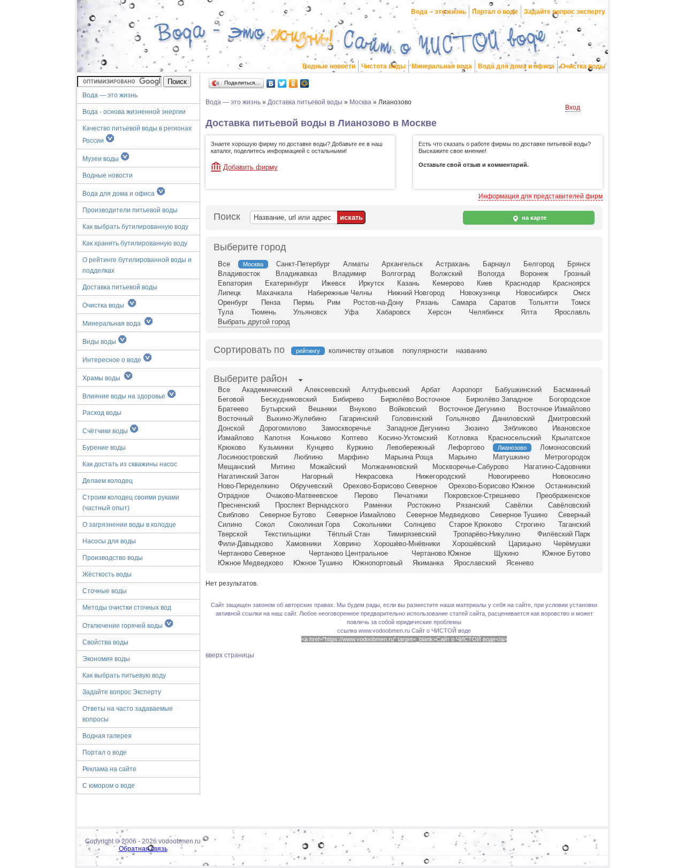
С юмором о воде (108, 785)
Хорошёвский (474, 544)
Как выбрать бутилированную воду (135, 227)
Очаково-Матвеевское (302, 495)
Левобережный (410, 447)
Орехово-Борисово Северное (390, 486)
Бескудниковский (289, 399)
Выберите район (250, 378)
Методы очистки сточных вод (126, 607)
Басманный (571, 390)
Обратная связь (143, 848)
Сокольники (372, 524)
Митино (283, 467)
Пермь (303, 302)
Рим (333, 302)
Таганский (574, 524)
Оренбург (233, 302)
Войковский (408, 409)
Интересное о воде (112, 360)
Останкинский (567, 486)
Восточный (235, 418)
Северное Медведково (443, 515)
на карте (533, 217)
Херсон (439, 312)
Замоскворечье (346, 428)
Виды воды (100, 341)
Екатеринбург (287, 283)
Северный (574, 515)
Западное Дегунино (418, 428)
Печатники (411, 495)
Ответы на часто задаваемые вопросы (127, 714)
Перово (366, 495)
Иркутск (371, 283)
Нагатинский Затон (248, 476)
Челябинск (486, 312)
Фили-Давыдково (245, 544)
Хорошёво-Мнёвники (407, 544)
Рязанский (473, 505)
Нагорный (317, 476)
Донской (231, 428)
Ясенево (520, 563)
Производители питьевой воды (130, 210)
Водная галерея (107, 736)
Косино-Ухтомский (407, 438)
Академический (267, 390)
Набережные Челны (340, 293)
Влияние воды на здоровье (124, 396)
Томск (580, 302)
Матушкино (511, 457)
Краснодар (522, 283)
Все (224, 264)
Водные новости (328, 66)
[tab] (250, 379)
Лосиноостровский (248, 457)
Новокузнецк (480, 293)
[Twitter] (282, 83)
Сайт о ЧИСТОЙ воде (441, 630)
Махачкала (274, 293)
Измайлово (236, 438)
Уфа (352, 312)
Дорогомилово (283, 428)
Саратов (502, 302)
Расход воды (101, 413)
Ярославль (572, 312)
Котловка (463, 438)
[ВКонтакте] (271, 83)
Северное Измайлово (360, 515)
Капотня (277, 438)
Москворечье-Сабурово (470, 467)
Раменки (378, 505)
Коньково (316, 438)
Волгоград (398, 274)
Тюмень (263, 312)
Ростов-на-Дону (378, 302)
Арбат (430, 390)
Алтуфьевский (385, 390)
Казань (408, 283)
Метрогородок (567, 457)
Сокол (265, 524)
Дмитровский (569, 418)
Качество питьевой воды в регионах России (137, 134)
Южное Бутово (566, 553)
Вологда (491, 274)
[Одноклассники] (293, 83)
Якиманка (428, 563)
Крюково (232, 447)
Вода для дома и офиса (516, 66)
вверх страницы (230, 655)
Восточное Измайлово (554, 409)
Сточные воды (104, 591)
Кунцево (320, 447)
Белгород (538, 264)
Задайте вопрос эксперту (564, 12)
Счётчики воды (106, 431)
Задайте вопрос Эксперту (121, 692)
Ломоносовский (565, 447)
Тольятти (543, 302)
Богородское (569, 399)
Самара (464, 302)
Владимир (349, 274)
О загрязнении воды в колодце (129, 524)
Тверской (232, 534)
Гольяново (463, 418)
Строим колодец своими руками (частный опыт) (130, 503)
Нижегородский (441, 476)
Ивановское (571, 428)
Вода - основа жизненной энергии (134, 112)
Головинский (412, 418)
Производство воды (112, 558)
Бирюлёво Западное (499, 399)
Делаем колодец (107, 481)
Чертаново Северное (251, 553)
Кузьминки (276, 447)
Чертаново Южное (441, 553)
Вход (572, 107)
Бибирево (348, 399)
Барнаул (497, 264)
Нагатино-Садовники (557, 467)
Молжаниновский (389, 467)
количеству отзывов (361, 351)
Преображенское (563, 495)
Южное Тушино (317, 563)
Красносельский (514, 438)
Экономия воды (106, 659)
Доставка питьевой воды (119, 287)
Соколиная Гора (314, 524)
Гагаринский (358, 418)
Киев (484, 283)
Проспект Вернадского (311, 505)
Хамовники (303, 544)
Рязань (427, 302)
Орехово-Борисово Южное (491, 486)
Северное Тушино (518, 515)
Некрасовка (374, 476)
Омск (581, 293)
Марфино (353, 457)
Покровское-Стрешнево (482, 495)
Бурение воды (104, 447)
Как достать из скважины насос (129, 464)
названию (471, 351)
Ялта (529, 312)
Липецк (229, 293)
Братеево (233, 409)
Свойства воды (105, 642)
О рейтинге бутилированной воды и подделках (137, 265)
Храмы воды (103, 378)
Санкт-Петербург (303, 264)
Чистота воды (383, 66)
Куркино (360, 447)
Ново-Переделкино (248, 486)
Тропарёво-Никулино (486, 534)
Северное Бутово (288, 515)
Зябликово (520, 428)
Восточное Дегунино (472, 409)
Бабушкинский (518, 390)
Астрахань (453, 264)
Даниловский (513, 418)
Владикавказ (296, 274)
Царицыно (524, 544)
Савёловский (569, 505)
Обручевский (311, 486)
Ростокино (423, 505)
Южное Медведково (250, 563)
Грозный (577, 274)
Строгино (530, 524)
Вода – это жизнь (438, 12)
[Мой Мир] (304, 83)
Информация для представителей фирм (540, 196)
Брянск (578, 264)
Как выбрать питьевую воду (124, 675)
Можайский (328, 467)
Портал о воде (495, 12)
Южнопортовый (377, 563)
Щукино (506, 553)
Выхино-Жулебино (296, 418)
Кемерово (448, 283)
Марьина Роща (409, 457)
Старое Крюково (475, 524)
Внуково (362, 409)
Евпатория (235, 283)
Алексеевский (327, 390)
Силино (230, 524)
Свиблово (233, 515)
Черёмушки (571, 544)
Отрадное (233, 495)
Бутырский (278, 409)
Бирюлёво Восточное (415, 399)
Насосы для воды (109, 541)
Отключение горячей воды (123, 625)
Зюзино (477, 428)
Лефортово (466, 447)
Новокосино (571, 476)
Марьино (462, 457)
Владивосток (239, 274)
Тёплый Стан (349, 534)
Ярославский (475, 563)
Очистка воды (582, 66)
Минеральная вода (442, 66)
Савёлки (518, 505)
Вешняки (322, 409)
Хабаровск (393, 312)
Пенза (270, 302)
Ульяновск (310, 312)
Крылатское (571, 438)
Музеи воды (101, 159)
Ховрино (347, 544)
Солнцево (420, 524)
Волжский (446, 274)
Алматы (356, 264)
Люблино (308, 457)
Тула (225, 312)
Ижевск (334, 283)
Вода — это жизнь (110, 95)
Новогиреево (508, 476)
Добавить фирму (250, 167)
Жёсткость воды (107, 574)
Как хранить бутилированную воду (134, 243)
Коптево (354, 438)
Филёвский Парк (563, 534)
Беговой (231, 399)
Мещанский (236, 467)
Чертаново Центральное (348, 553)
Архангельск (402, 264)
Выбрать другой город (254, 322)
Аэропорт (467, 390)
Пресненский (239, 505)
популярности (424, 351)
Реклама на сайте (109, 769)
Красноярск (571, 283)
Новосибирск (537, 293)
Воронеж (534, 274)
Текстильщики (287, 534)
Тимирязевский (411, 534)
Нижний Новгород (416, 293)
